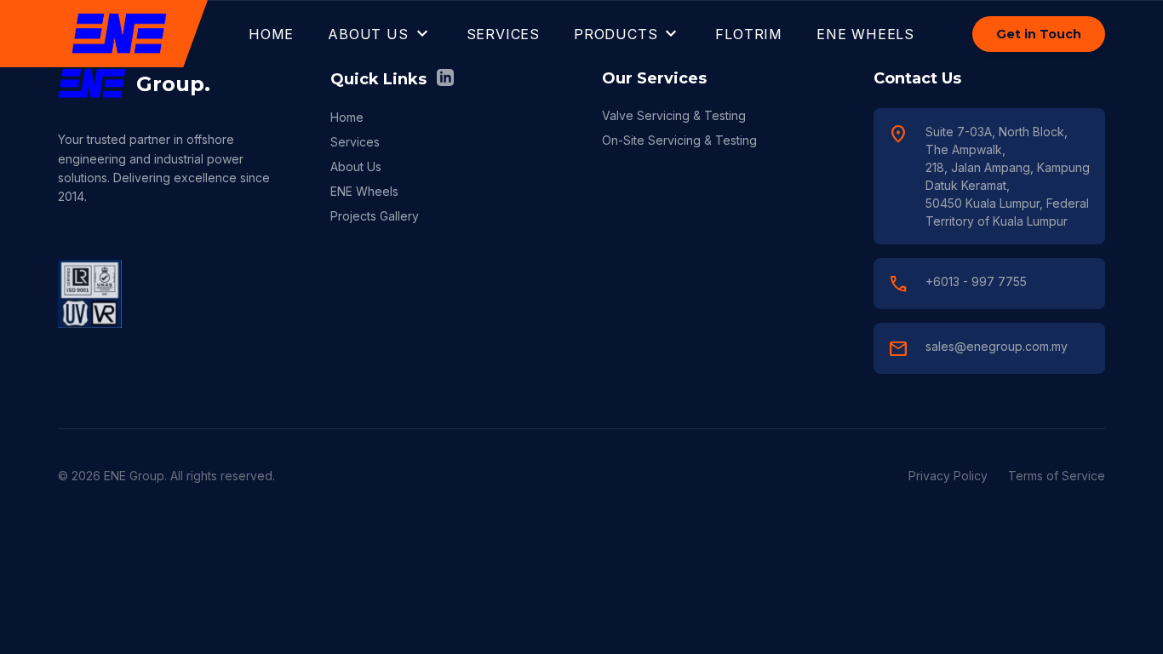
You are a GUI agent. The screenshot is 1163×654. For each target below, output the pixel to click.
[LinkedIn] (445, 79)
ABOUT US (380, 34)
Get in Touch (1038, 34)
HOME (271, 34)
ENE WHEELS (865, 34)
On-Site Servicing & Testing (679, 140)
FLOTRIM (748, 34)
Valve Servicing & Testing (674, 115)
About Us (355, 166)
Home (347, 117)
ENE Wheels (364, 191)
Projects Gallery (374, 216)
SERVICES (503, 34)
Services (355, 142)
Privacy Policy (948, 475)
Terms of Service (1056, 475)
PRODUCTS (627, 34)
